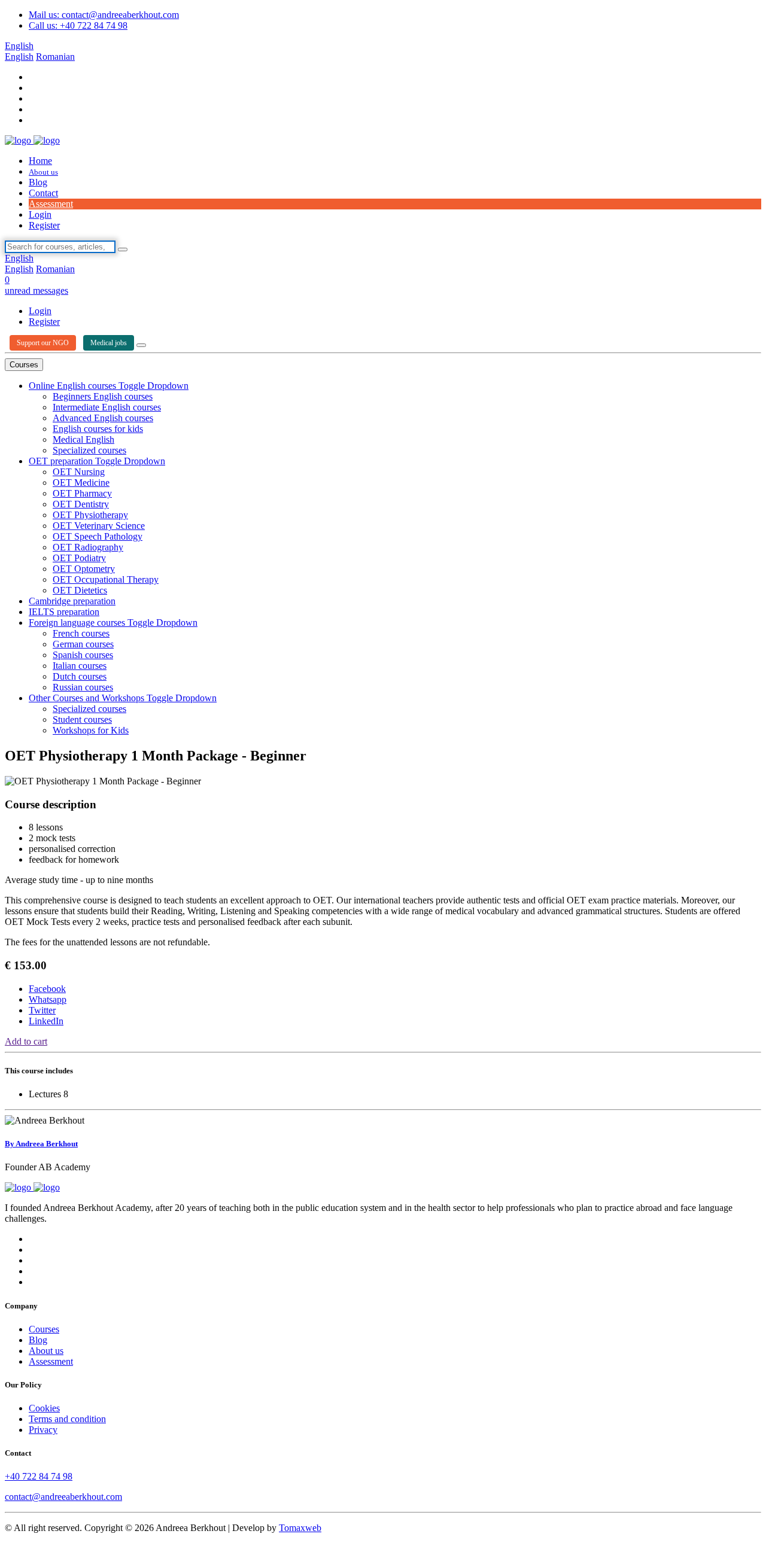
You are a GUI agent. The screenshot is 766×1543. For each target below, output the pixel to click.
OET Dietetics (80, 590)
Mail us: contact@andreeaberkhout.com (104, 15)
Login (40, 214)
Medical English (83, 439)
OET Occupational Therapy (106, 579)
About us (43, 172)
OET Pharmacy (82, 493)
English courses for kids (98, 429)
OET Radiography (88, 547)
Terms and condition (67, 1419)
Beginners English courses (103, 396)
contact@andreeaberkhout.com (63, 1497)
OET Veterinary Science (99, 526)
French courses (81, 633)
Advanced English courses (103, 418)
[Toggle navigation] (141, 345)
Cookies (44, 1408)
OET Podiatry (79, 558)
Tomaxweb (300, 1528)
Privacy (43, 1430)
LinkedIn (46, 1021)
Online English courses (73, 386)
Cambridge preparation (72, 601)
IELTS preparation (64, 612)
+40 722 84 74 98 (38, 1476)
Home (40, 161)
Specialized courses (89, 450)
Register (44, 225)
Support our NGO (43, 343)
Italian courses (80, 666)
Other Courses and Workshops (88, 698)
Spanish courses (83, 655)
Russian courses (83, 687)
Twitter (42, 1010)
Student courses (82, 719)
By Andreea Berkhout (41, 1143)
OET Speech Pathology (97, 536)
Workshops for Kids (91, 730)
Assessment (51, 204)
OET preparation (62, 461)
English (19, 46)
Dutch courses (80, 676)
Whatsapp (47, 999)
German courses (83, 644)
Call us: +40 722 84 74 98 (78, 25)
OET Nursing (79, 472)
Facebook (47, 989)
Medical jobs (108, 343)
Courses (24, 364)
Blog (38, 182)
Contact (43, 193)
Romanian (55, 56)
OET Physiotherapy (90, 515)
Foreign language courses (78, 622)
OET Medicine (81, 482)
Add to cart (26, 1041)
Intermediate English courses (107, 407)
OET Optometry (84, 569)
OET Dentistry (81, 504)
